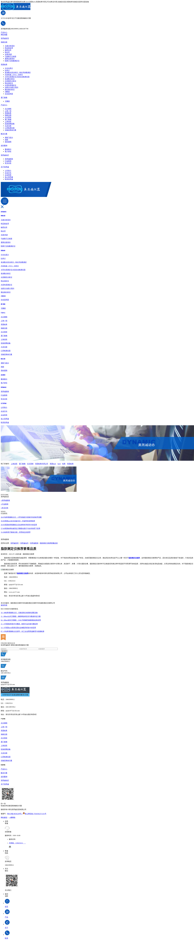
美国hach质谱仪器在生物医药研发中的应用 (18, 627)
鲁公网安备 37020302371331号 (35, 814)
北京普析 (8, 117)
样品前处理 (9, 48)
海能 (6, 140)
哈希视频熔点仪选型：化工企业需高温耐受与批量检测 (22, 631)
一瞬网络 (12, 817)
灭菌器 (7, 101)
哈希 (63, 464)
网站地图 (4, 34)
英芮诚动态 (5, 155)
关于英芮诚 (5, 167)
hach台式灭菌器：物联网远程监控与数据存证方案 (21, 616)
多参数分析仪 (10, 79)
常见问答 (8, 163)
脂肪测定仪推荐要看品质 (49, 543)
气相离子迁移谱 (10, 56)
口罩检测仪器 (10, 128)
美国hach (53, 464)
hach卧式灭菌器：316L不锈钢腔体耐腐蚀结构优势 (21, 620)
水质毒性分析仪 (10, 81)
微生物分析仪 (10, 89)
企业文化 (8, 173)
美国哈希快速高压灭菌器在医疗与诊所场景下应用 (20, 528)
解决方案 (4, 134)
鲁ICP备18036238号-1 (14, 814)
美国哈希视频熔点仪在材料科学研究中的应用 (19, 525)
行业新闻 (8, 161)
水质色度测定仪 (10, 85)
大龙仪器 (8, 126)
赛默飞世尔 (9, 137)
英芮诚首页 (5, 38)
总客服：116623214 (17, 843)
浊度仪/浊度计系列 (11, 87)
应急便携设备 (10, 124)
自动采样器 (9, 94)
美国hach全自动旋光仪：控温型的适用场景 (18, 521)
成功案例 (4, 145)
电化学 (7, 52)
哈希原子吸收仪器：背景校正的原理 (15, 532)
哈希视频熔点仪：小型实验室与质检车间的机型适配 (21, 517)
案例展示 (8, 149)
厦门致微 (4, 97)
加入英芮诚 (9, 177)
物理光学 (8, 50)
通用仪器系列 (10, 58)
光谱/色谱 (8, 54)
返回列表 (4, 605)
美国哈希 (4, 64)
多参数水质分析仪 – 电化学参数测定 (18, 72)
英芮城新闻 (9, 159)
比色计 (7, 70)
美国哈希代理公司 (41, 464)
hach (59, 464)
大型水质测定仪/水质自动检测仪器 (17, 77)
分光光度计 (9, 68)
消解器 (7, 91)
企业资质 (8, 175)
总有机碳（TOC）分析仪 (14, 74)
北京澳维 (8, 109)
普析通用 (8, 142)
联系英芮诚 (9, 179)
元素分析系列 (10, 46)
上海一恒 (8, 111)
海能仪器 (4, 42)
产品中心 (4, 32)
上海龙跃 (8, 121)
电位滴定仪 (9, 83)
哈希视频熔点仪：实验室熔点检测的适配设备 (19, 612)
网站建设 (4, 817)
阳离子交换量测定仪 (12, 61)
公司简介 (8, 171)
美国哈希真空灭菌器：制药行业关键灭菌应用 (19, 624)
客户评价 (8, 151)
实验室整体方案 (10, 130)
